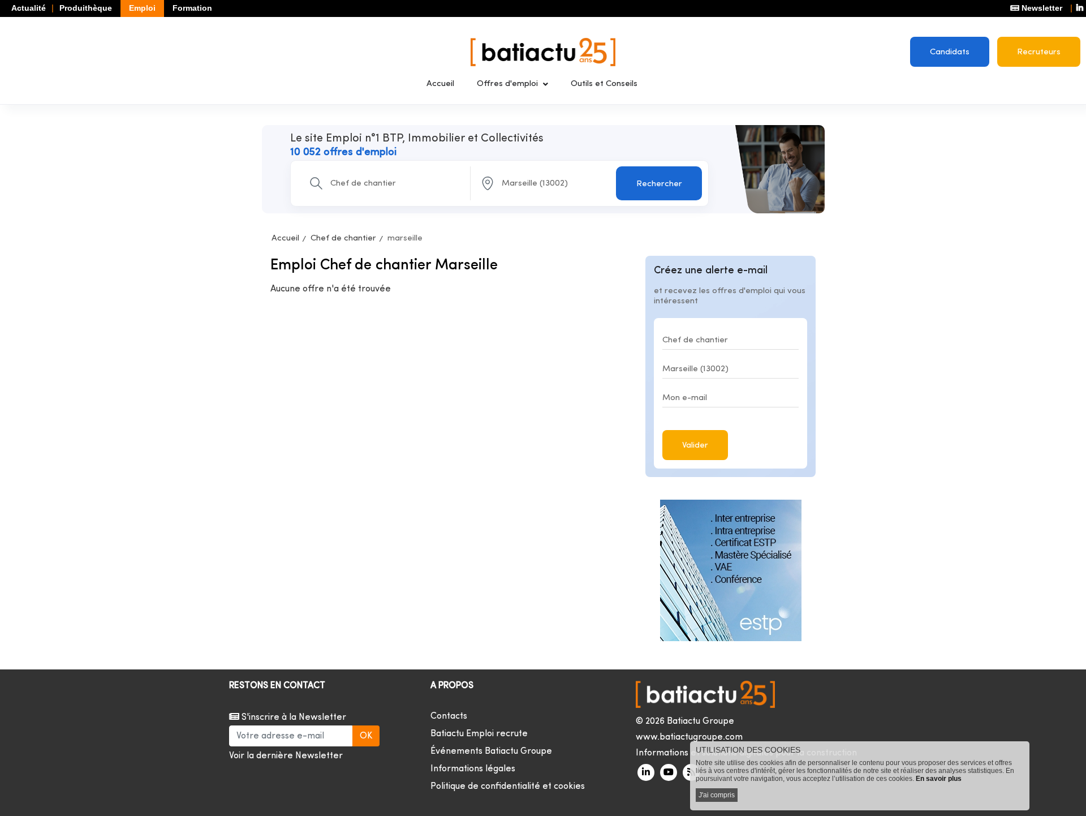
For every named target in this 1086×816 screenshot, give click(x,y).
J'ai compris (717, 795)
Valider (695, 445)
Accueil (440, 84)
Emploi (142, 7)
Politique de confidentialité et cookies (507, 786)
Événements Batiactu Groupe (491, 751)
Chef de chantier (343, 238)
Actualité (28, 7)
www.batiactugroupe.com (689, 737)
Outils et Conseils (604, 84)
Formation (192, 7)
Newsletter (1040, 7)
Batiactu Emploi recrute (479, 733)
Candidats (949, 52)
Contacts (448, 716)
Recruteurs (1039, 52)
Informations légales (472, 769)
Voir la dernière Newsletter (286, 756)
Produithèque (85, 7)
